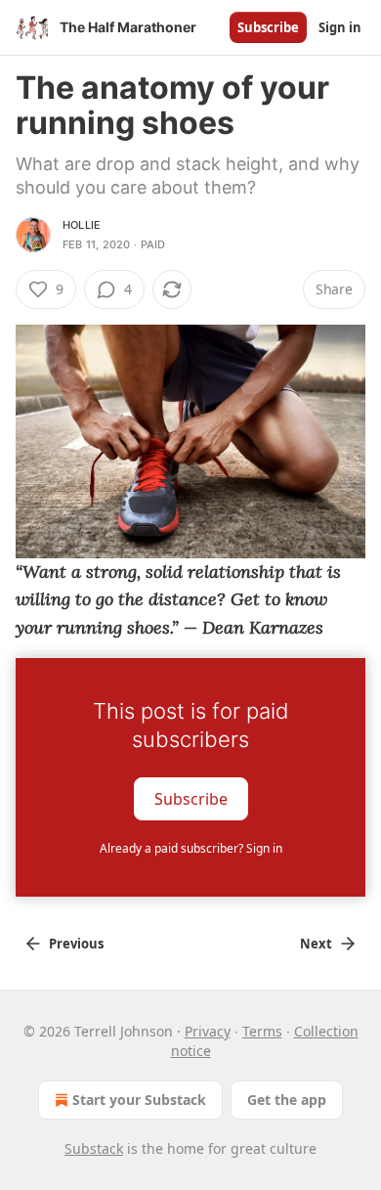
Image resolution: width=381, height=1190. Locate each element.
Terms (262, 1031)
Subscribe (268, 27)
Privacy (208, 1031)
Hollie (82, 225)
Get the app (286, 1099)
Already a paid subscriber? (191, 848)
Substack (93, 1148)
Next (316, 943)
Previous (76, 943)
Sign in (339, 27)
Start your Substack (139, 1099)
